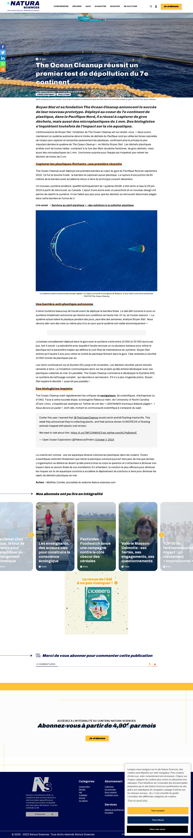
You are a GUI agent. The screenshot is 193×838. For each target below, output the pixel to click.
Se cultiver (83, 800)
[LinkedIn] (3, 58)
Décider (82, 789)
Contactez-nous (111, 795)
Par (46, 92)
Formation (109, 812)
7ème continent (46, 95)
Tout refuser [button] (158, 820)
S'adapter (83, 795)
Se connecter (110, 789)
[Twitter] (3, 52)
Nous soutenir (111, 792)
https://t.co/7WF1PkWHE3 (86, 432)
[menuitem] (61, 6)
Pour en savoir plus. (138, 800)
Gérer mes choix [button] (157, 829)
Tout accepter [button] (158, 810)
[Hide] (1, 75)
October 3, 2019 (104, 439)
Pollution (64, 95)
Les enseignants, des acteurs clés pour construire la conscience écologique (54, 552)
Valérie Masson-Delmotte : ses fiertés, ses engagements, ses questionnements (138, 552)
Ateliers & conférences (114, 809)
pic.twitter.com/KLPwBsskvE (120, 432)
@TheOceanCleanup (86, 417)
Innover (82, 798)
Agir (80, 792)
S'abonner (109, 786)
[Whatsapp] (3, 64)
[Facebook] (3, 47)
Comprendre (84, 786)
